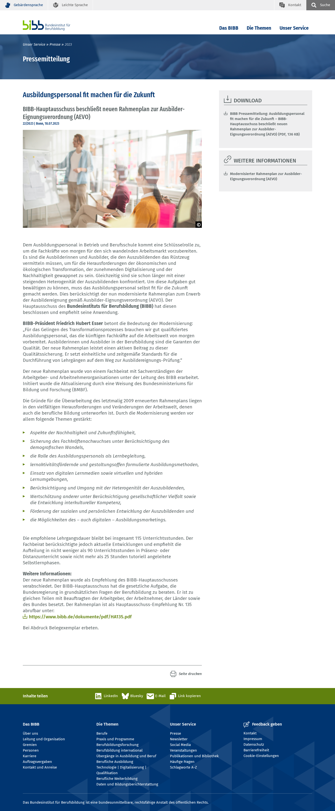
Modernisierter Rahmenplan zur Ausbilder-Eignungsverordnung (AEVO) (266, 176)
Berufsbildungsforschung (117, 745)
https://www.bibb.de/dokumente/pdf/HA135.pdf (80, 617)
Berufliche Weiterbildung (117, 778)
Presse (55, 44)
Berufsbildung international (119, 750)
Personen (31, 750)
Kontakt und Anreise (40, 767)
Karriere (29, 756)
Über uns (30, 733)
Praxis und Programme (115, 739)
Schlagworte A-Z (183, 767)
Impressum (253, 739)
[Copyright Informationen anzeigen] (198, 224)
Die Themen (259, 28)
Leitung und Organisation (44, 739)
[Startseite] (54, 25)
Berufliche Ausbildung (114, 761)
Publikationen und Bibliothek (194, 756)
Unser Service (294, 28)
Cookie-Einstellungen (261, 756)
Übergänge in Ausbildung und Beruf (126, 756)
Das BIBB (228, 28)
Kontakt (250, 733)
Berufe (101, 733)
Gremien (30, 745)
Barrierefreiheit (256, 750)
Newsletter (179, 739)
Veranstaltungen (183, 750)
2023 (68, 44)
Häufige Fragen (182, 761)
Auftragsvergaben (37, 761)
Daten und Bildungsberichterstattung (127, 784)
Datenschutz (254, 744)
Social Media (180, 745)
